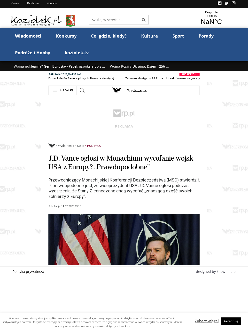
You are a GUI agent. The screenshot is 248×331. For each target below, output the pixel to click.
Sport (178, 36)
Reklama (33, 3)
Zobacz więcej (207, 320)
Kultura (149, 36)
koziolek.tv (77, 52)
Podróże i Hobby (32, 52)
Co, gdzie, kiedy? (109, 36)
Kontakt (52, 3)
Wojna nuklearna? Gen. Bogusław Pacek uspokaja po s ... (59, 66)
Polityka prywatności (29, 271)
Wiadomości (28, 36)
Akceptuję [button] (231, 321)
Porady (206, 36)
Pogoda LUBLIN (211, 18)
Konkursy (66, 36)
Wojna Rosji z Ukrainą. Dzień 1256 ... (139, 66)
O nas (15, 3)
